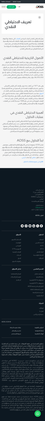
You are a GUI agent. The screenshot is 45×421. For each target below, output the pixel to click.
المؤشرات (18, 243)
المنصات (41, 240)
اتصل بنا (41, 311)
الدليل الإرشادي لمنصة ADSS (35, 286)
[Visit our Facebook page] (41, 226)
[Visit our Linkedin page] (34, 226)
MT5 (41, 246)
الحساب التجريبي (39, 243)
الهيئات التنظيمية (39, 334)
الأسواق (18, 235)
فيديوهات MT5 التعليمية (36, 283)
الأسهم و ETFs (16, 249)
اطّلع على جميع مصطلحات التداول (33, 162)
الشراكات (41, 258)
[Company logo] (39, 6)
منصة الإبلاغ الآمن (38, 314)
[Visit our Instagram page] (26, 226)
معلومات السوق (16, 261)
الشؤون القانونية (39, 328)
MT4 (41, 249)
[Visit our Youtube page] (30, 226)
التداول (41, 235)
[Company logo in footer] (39, 178)
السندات (19, 255)
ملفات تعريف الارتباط (15, 328)
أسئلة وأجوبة (40, 296)
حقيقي (34, 157)
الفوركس (18, 246)
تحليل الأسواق (16, 269)
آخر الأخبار (18, 280)
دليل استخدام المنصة (38, 293)
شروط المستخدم (16, 334)
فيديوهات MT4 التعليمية (36, 280)
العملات (18, 39)
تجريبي (24, 157)
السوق (41, 93)
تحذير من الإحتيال (16, 331)
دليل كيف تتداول (39, 274)
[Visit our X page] (38, 226)
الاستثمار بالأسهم (16, 240)
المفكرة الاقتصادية (16, 274)
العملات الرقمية (17, 252)
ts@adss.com (39, 208)
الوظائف (41, 308)
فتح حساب (11, 7)
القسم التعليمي (38, 269)
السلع (19, 258)
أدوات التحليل (40, 252)
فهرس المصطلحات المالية (36, 290)
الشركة (41, 303)
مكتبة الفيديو (39, 277)
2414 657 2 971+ (37, 210)
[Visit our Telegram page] (22, 226)
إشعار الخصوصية (39, 331)
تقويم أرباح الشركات (16, 277)
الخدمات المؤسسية (38, 255)
